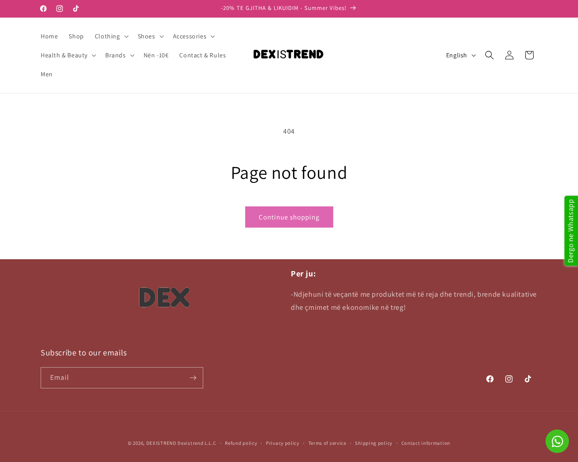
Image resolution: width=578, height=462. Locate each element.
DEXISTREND (161, 443)
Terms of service (327, 443)
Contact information (425, 443)
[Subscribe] (193, 377)
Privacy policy (282, 443)
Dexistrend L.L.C (196, 443)
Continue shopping (289, 217)
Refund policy (241, 443)
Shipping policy (373, 443)
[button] (110, 36)
